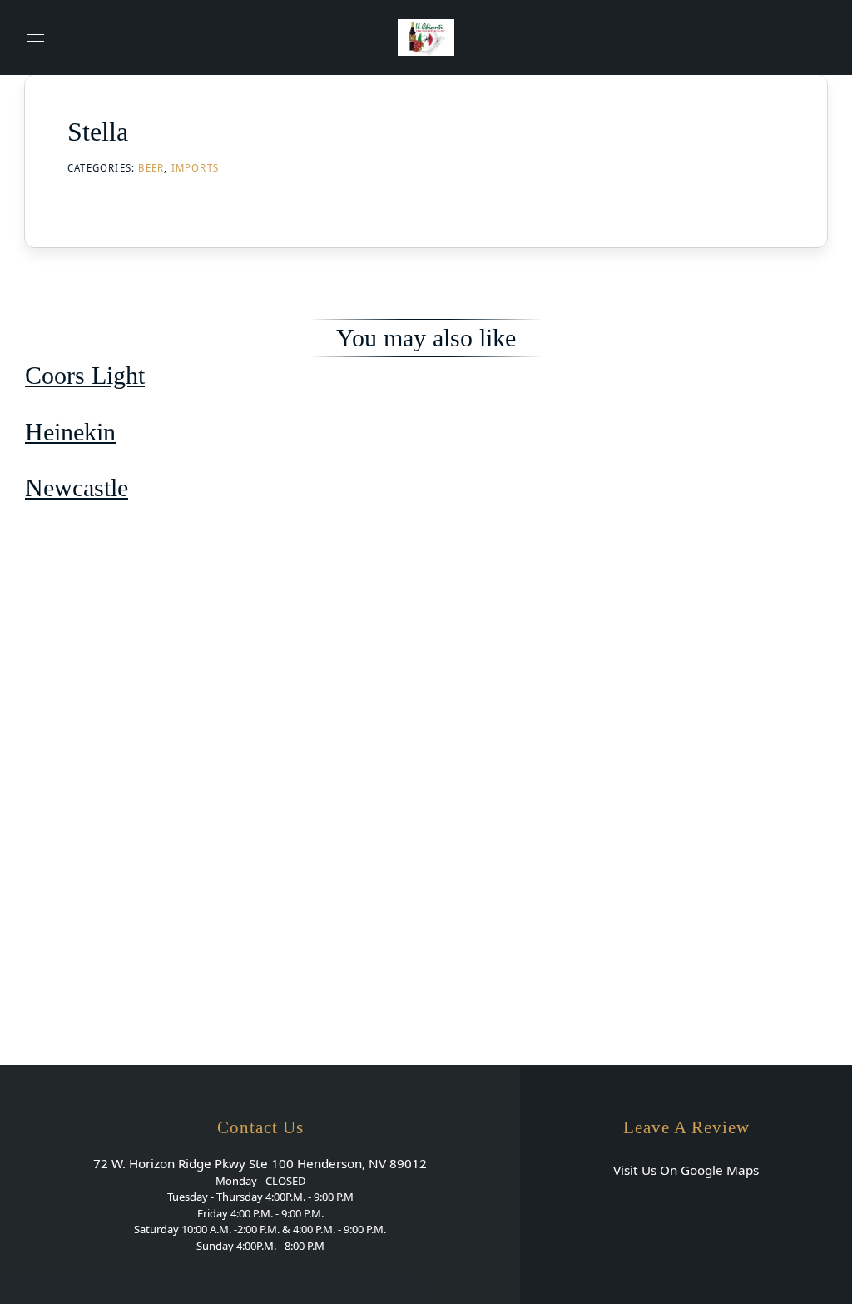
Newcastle (76, 487)
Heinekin (70, 431)
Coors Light (85, 375)
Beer (151, 168)
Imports (195, 168)
